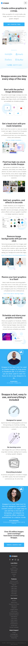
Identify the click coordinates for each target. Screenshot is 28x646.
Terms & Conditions (14, 636)
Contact (14, 632)
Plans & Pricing (14, 565)
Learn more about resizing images (13, 293)
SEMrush (14, 523)
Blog (14, 576)
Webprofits (18, 382)
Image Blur (14, 584)
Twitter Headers (14, 620)
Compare (14, 574)
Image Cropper (14, 586)
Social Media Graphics (14, 613)
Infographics (14, 607)
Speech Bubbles (14, 595)
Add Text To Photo (14, 581)
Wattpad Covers (14, 621)
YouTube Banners (14, 623)
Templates (14, 567)
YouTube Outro (14, 625)
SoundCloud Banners (14, 614)
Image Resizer (14, 590)
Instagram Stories (14, 609)
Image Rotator (14, 591)
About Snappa (14, 570)
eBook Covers (14, 602)
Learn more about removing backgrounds (13, 255)
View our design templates (13, 140)
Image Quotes (14, 605)
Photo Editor (14, 593)
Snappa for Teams (14, 568)
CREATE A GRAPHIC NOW (14, 545)
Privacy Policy (14, 637)
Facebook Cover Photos (14, 604)
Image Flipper (14, 588)
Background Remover (14, 582)
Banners (14, 600)
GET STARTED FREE (14, 24)
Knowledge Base (14, 634)
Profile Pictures (14, 611)
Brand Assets (14, 572)
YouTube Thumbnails (14, 627)
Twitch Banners (14, 616)
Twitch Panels (14, 618)
